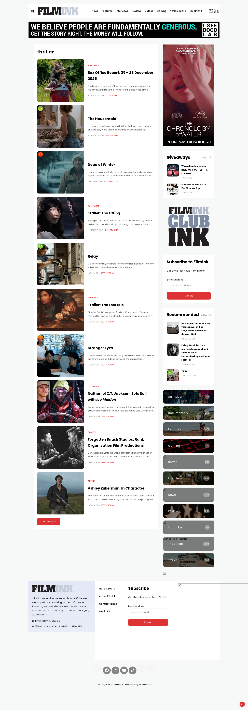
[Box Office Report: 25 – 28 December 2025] (60, 80)
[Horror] (188, 462)
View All (206, 157)
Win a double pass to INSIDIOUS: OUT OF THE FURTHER (194, 170)
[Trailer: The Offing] (60, 218)
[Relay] (60, 264)
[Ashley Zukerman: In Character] (60, 493)
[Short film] (188, 527)
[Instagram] (115, 670)
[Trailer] (188, 560)
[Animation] (188, 397)
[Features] (188, 429)
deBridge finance (38, 696)
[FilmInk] (58, 11)
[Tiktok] (132, 670)
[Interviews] (188, 478)
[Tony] (173, 375)
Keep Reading (111, 95)
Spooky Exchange (73, 692)
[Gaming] (188, 446)
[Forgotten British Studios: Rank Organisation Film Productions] (60, 447)
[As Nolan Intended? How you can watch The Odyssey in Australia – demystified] (173, 328)
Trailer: (104, 213)
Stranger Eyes (100, 348)
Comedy (92, 432)
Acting (91, 481)
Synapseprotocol (38, 692)
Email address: (175, 279)
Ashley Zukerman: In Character (116, 488)
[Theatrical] (188, 544)
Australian (94, 206)
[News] (188, 495)
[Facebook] (107, 670)
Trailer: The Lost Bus (106, 304)
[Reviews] (188, 511)
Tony (184, 370)
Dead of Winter (101, 164)
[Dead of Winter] (60, 172)
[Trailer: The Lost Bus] (60, 310)
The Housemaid (102, 118)
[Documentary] (188, 413)
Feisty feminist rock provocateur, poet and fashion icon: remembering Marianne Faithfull (195, 352)
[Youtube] (124, 670)
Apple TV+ (93, 297)
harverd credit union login (64, 696)
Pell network (55, 692)
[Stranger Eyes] (60, 355)
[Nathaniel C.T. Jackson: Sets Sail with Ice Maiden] (60, 401)
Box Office (93, 65)
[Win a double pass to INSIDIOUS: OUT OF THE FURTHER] (173, 170)
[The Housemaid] (60, 126)
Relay (93, 256)
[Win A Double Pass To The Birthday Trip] (173, 189)
